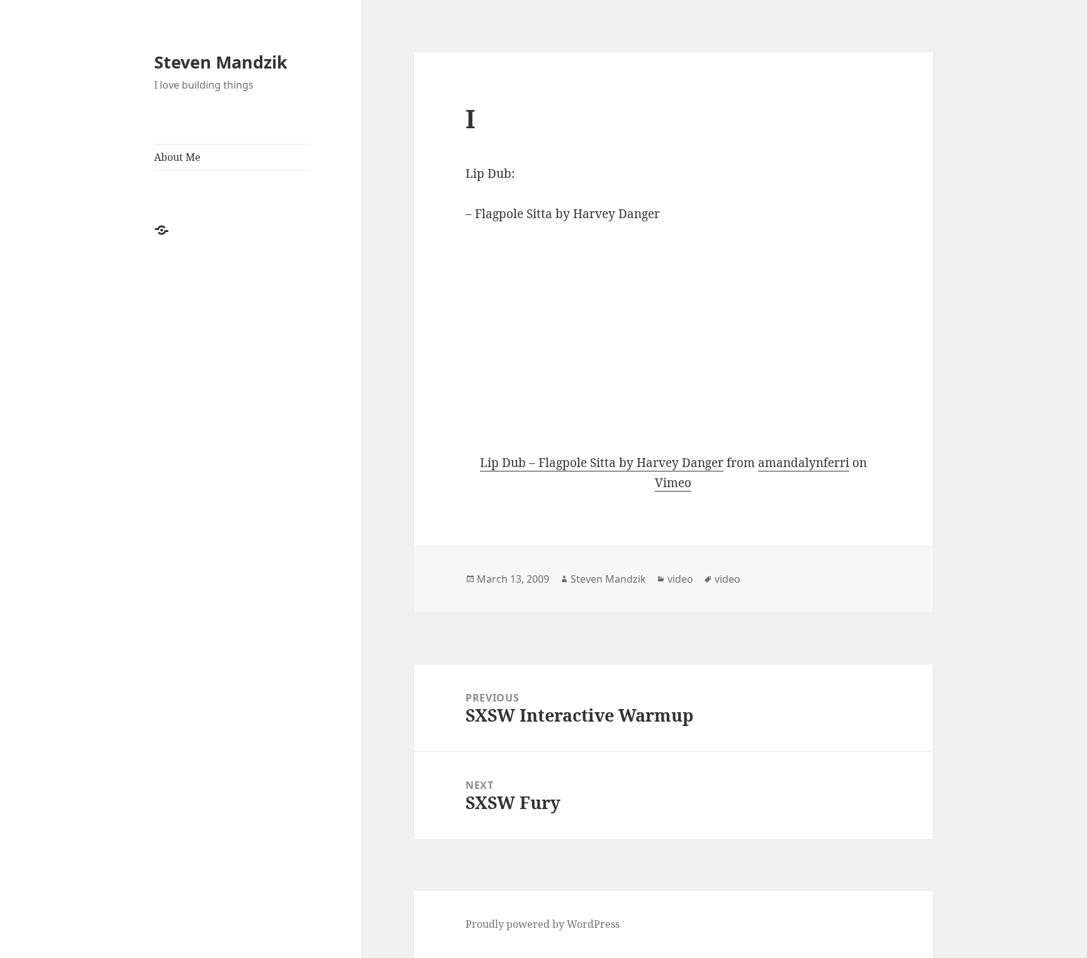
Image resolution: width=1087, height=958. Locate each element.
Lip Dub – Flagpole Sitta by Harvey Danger (601, 462)
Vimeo (673, 483)
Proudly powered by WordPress (542, 924)
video (680, 579)
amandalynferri (803, 462)
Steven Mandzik (220, 62)
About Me (177, 157)
